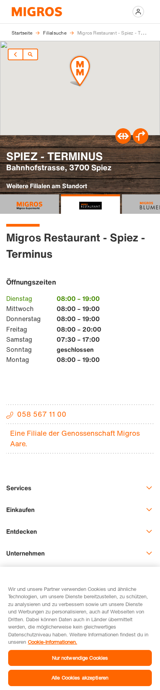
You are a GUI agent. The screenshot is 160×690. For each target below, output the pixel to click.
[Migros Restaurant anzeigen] (90, 204)
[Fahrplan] (123, 141)
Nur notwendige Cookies (80, 658)
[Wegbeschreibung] (140, 141)
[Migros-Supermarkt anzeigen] (29, 204)
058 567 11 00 (41, 414)
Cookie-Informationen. (52, 642)
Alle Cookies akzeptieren (80, 677)
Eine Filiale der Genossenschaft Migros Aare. (75, 438)
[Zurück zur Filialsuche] (30, 54)
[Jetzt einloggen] (138, 12)
